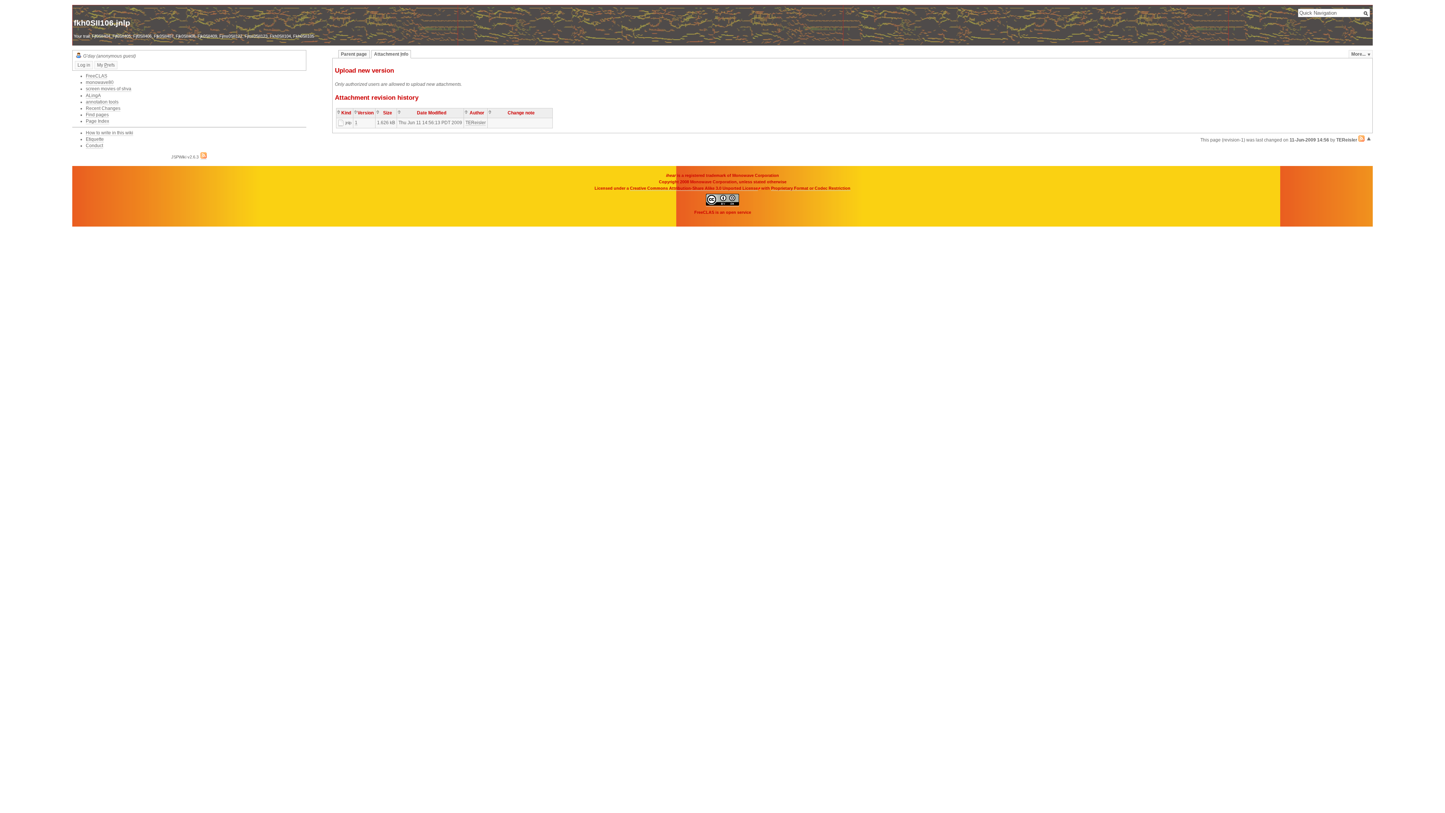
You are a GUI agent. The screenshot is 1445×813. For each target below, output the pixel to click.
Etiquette (95, 139)
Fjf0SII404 (101, 36)
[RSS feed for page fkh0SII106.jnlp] (1361, 140)
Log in (84, 65)
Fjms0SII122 (230, 36)
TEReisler (475, 122)
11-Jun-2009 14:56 (1309, 140)
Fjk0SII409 (207, 36)
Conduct (94, 145)
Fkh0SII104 (280, 36)
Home (96, 13)
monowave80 (100, 82)
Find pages (97, 114)
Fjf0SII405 (122, 36)
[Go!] (1366, 14)
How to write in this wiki (109, 133)
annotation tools (102, 102)
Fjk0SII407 (163, 36)
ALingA (93, 95)
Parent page (354, 54)
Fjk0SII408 (185, 36)
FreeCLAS (96, 76)
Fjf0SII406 (142, 36)
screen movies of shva (108, 88)
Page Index (97, 121)
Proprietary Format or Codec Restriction (810, 188)
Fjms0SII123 (256, 36)
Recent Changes (103, 108)
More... (1358, 54)
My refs (106, 65)
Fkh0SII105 (303, 36)
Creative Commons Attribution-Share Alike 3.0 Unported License (694, 188)
